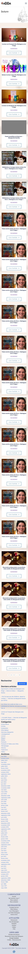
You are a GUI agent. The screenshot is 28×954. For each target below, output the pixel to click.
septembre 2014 (5, 844)
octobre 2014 (5, 843)
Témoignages (5, 746)
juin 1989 (3, 884)
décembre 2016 (5, 813)
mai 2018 (3, 803)
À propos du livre (14, 907)
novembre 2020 (5, 788)
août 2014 (4, 846)
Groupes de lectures (14, 934)
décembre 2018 (5, 795)
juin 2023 (3, 778)
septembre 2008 (6, 878)
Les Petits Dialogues (14, 913)
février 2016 (4, 819)
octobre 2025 (5, 758)
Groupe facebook (14, 938)
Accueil (14, 896)
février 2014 (4, 854)
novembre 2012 (5, 860)
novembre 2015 (5, 825)
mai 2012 (3, 868)
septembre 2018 (5, 797)
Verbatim (14, 923)
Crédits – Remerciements (14, 940)
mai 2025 (3, 762)
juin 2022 (3, 782)
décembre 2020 (5, 786)
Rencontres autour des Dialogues (14, 936)
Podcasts (3, 742)
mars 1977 (4, 886)
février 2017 (4, 811)
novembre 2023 (5, 770)
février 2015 (4, 837)
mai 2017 (3, 807)
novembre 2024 (5, 764)
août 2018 (4, 799)
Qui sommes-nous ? (14, 898)
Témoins (3, 748)
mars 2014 (4, 852)
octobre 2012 (5, 862)
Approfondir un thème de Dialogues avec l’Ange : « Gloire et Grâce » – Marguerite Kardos (12, 690)
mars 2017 (4, 809)
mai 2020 (3, 790)
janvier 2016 (4, 821)
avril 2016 (4, 817)
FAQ (14, 929)
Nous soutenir (14, 900)
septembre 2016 (5, 815)
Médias (3, 740)
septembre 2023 (6, 774)
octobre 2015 (5, 827)
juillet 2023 (4, 776)
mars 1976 (4, 888)
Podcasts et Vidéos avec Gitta (9, 744)
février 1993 (4, 882)
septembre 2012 (5, 864)
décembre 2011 (5, 872)
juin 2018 (3, 801)
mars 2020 (4, 791)
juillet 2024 (4, 766)
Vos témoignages (14, 922)
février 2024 (4, 768)
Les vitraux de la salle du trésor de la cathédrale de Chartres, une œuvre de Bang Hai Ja (13, 706)
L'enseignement (5, 734)
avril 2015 (4, 835)
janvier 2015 (4, 839)
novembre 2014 (5, 841)
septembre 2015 (5, 829)
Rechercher (22, 683)
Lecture (3, 736)
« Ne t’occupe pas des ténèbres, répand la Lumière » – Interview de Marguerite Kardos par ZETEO (13, 698)
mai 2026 (3, 756)
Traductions (4, 749)
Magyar (3, 738)
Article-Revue (5, 724)
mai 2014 (3, 850)
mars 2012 (4, 870)
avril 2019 (4, 793)
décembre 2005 (5, 880)
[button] (26, 3)
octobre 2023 (5, 772)
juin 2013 (3, 856)
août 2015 (4, 831)
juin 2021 (3, 784)
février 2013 (4, 858)
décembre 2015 (5, 823)
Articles (3, 726)
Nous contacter (14, 902)
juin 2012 (3, 866)
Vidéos (3, 751)
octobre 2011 (5, 874)
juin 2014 (3, 848)
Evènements (4, 728)
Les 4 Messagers (14, 911)
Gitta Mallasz (5, 730)
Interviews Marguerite (7, 732)
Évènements (14, 920)
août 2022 (4, 780)
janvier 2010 (4, 876)
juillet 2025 (4, 760)
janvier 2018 (4, 805)
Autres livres (14, 914)
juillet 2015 (4, 833)
